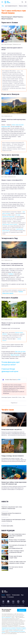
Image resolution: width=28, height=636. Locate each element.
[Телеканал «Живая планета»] (8, 602)
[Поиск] (22, 2)
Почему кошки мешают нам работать (11, 429)
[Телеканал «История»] (18, 602)
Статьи (3, 595)
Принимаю (22, 610)
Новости (4, 502)
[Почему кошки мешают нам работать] (14, 419)
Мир (3, 6)
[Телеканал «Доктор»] (13, 602)
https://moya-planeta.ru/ (6, 617)
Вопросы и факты (23, 6)
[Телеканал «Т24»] (23, 602)
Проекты (3, 597)
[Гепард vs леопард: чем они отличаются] (14, 446)
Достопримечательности (11, 6)
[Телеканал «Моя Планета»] (7, 2)
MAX (19, 379)
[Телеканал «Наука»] (3, 602)
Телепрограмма (16, 595)
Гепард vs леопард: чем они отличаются (12, 456)
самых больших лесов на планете (9, 224)
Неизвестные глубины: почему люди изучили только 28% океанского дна (13, 483)
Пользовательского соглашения (9, 627)
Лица (22, 595)
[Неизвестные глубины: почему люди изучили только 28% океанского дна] (14, 472)
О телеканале (10, 597)
